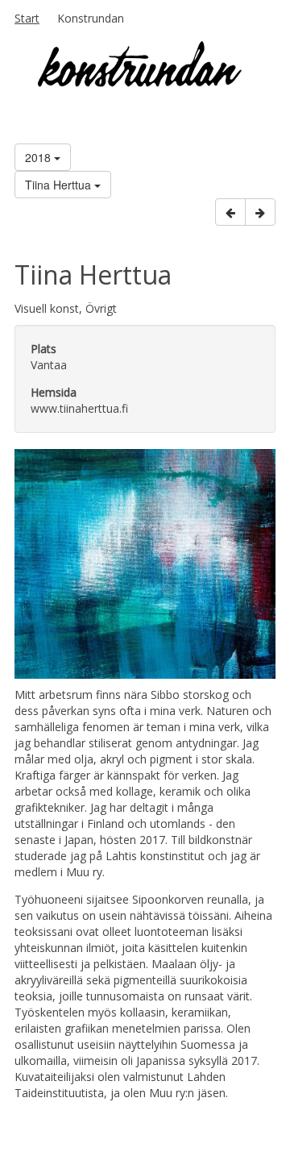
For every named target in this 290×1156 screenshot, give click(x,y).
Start (26, 18)
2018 (39, 157)
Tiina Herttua (59, 185)
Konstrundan (90, 18)
